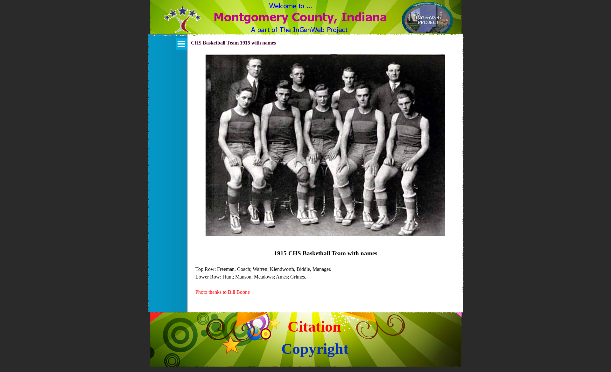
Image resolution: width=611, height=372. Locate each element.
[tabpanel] (325, 272)
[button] (182, 23)
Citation (314, 326)
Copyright (314, 348)
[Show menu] (181, 44)
